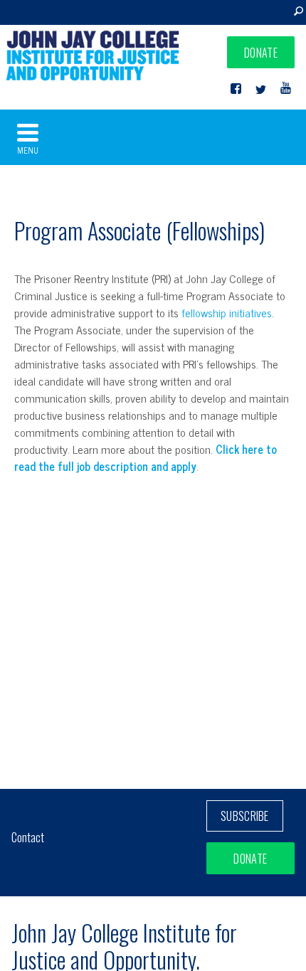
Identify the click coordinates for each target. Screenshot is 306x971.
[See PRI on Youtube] (285, 89)
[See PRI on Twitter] (260, 89)
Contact (27, 837)
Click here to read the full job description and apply (145, 457)
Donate (261, 52)
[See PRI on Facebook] (236, 89)
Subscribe (245, 815)
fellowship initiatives (226, 312)
